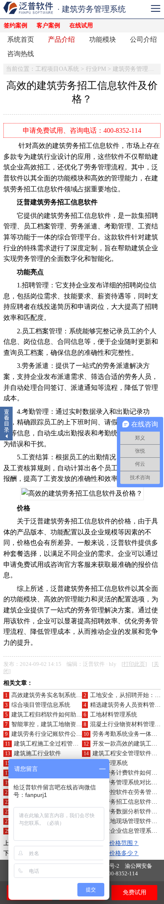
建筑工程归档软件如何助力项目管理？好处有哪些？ (79, 714)
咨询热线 (20, 53)
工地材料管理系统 (113, 714)
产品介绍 (61, 39)
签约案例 (15, 25)
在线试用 (81, 25)
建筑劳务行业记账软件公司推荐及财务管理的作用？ (79, 734)
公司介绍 (143, 39)
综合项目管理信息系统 (40, 705)
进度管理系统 (110, 763)
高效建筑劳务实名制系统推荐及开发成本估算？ (73, 695)
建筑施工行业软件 (37, 753)
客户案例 (48, 25)
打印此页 (134, 664)
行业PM (96, 69)
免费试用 (134, 892)
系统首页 (20, 39)
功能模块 (102, 39)
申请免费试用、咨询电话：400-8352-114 (82, 130)
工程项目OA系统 (57, 69)
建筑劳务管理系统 (136, 69)
